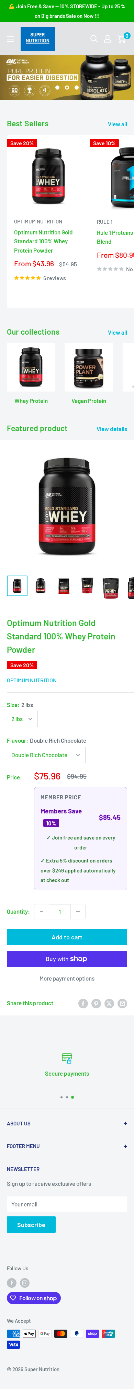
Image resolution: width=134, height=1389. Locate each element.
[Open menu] (10, 39)
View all (117, 123)
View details (112, 428)
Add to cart (67, 937)
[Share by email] (122, 1003)
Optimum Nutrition (38, 221)
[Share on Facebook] (83, 1003)
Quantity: (18, 911)
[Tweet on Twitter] (109, 1003)
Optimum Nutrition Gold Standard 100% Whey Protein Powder (43, 241)
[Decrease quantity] (41, 911)
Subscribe (31, 1224)
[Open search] (94, 39)
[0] (121, 39)
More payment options (67, 978)
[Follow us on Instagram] (25, 1282)
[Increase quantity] (78, 911)
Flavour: (46, 740)
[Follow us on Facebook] (11, 1282)
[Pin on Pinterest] (96, 1003)
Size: (20, 704)
